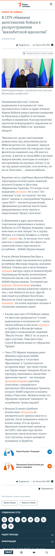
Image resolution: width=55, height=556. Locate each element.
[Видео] (34, 552)
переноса (43, 325)
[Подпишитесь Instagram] (37, 519)
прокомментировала (17, 381)
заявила (13, 239)
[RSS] (43, 519)
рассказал (20, 192)
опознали (7, 271)
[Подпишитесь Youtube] (24, 519)
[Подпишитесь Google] (4, 519)
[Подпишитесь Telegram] (30, 519)
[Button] (22, 45)
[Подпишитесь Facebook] (11, 519)
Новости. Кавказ (12, 12)
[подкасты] (21, 552)
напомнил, (8, 303)
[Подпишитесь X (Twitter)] (17, 519)
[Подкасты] (4, 526)
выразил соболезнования (16, 285)
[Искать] (46, 552)
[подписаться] (11, 526)
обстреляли (26, 412)
